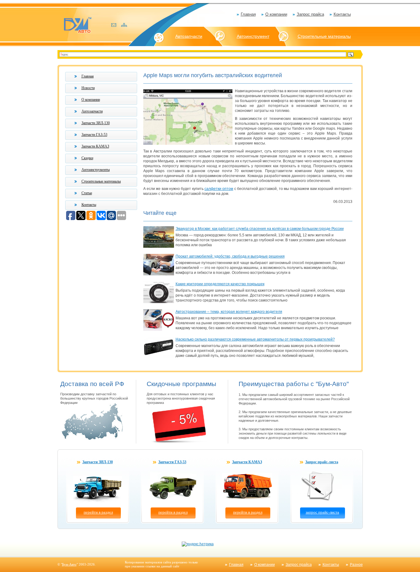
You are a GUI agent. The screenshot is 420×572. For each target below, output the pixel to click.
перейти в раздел (98, 512)
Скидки (87, 158)
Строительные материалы (324, 36)
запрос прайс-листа (322, 512)
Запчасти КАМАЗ (95, 146)
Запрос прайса (310, 14)
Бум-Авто (69, 564)
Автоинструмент (253, 36)
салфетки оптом (218, 189)
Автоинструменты (95, 170)
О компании (276, 14)
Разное (356, 564)
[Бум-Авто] (77, 24)
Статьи (86, 193)
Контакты (342, 14)
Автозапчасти (188, 36)
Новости (88, 88)
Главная (248, 14)
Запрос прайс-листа (321, 462)
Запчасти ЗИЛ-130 (95, 123)
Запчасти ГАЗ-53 (94, 134)
